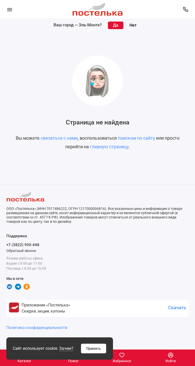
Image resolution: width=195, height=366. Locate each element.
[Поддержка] (185, 9)
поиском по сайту (136, 138)
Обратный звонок (21, 251)
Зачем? (66, 348)
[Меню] (9, 9)
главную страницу (109, 146)
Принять (93, 348)
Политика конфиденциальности (36, 327)
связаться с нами (59, 138)
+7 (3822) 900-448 (22, 245)
